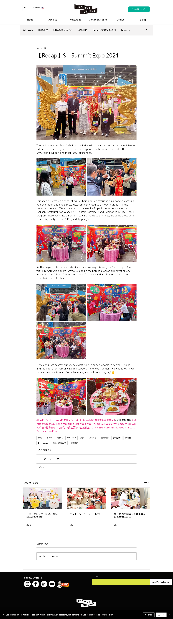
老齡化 (60, 438)
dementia (71, 438)
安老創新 (105, 438)
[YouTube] (52, 584)
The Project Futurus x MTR (85, 514)
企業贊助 (74, 443)
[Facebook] (35, 584)
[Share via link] (57, 459)
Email (97, 577)
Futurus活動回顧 (44, 450)
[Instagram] (27, 584)
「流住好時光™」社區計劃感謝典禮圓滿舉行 (42, 516)
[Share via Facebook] (37, 459)
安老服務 (117, 438)
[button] (52, 20)
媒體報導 (43, 30)
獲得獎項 (82, 30)
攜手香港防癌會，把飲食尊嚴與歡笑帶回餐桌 (130, 516)
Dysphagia (43, 443)
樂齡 (82, 438)
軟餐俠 (49, 438)
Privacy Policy (107, 614)
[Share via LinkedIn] (51, 459)
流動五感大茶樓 (59, 443)
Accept (161, 614)
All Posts (28, 30)
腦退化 (128, 438)
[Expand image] (61, 177)
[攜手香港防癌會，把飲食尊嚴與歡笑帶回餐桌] (130, 498)
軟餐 (40, 438)
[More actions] (135, 48)
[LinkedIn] (44, 584)
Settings (148, 614)
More (124, 30)
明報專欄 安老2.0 (62, 30)
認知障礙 (92, 438)
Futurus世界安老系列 (104, 30)
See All (147, 482)
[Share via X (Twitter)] (44, 459)
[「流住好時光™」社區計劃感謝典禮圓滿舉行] (42, 498)
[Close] (169, 615)
